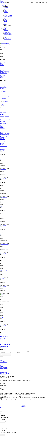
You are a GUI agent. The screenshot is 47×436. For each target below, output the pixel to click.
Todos (3, 105)
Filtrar (3, 93)
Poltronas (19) (2, 82)
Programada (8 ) (7, 119)
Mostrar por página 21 (5, 96)
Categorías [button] (2, 114)
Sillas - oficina (2, 59)
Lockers (5, 14)
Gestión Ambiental (3, 374)
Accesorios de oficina (3, 85)
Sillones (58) (2, 143)
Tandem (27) (2, 66)
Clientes (5, 37)
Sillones (5, 23)
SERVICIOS (2, 370)
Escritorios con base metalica (8, 15)
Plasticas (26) (2, 65)
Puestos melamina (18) (3, 73)
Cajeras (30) (2, 64)
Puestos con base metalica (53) (4, 72)
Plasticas (5, 11)
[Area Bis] (2, 0)
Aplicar (2, 422)
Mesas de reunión (6, 18)
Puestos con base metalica (8, 16)
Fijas (4, 9)
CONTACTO (4, 40)
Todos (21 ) (9, 112)
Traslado (8, 421)
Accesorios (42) (2, 86)
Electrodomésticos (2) (3, 87)
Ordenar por (4, 91)
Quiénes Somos (2, 365)
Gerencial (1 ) (2, 116)
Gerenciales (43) (2, 62)
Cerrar (4, 422)
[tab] (23, 110)
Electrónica (5, 27)
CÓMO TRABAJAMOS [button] (6, 32)
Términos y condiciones (7, 39)
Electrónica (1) (2, 88)
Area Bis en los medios (7, 38)
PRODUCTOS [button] (4, 5)
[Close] (1, 411)
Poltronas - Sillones (3, 80)
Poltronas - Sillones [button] (3, 141)
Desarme (4, 417)
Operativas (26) (2, 124)
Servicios (5, 29)
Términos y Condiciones (3, 368)
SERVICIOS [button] (4, 28)
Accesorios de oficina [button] (3, 146)
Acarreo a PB (9, 417)
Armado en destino (14, 421)
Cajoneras (5, 19)
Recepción (5, 21)
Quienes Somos (6, 36)
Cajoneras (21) (2, 75)
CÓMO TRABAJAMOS (3, 358)
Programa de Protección (7, 33)
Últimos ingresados (5, 101)
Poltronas (5, 24)
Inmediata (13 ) (2, 119)
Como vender (6, 30)
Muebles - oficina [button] (3, 130)
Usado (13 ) (5, 112)
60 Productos (4, 104)
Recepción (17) (2, 77)
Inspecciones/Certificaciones (8, 34)
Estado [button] (1, 110)
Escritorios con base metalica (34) (5, 71)
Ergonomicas (6, 7)
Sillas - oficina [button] (2, 121)
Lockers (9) (2, 70)
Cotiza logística (4, 41)
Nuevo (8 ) (2, 112)
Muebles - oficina (3, 69)
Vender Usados (2, 361)
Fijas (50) (1, 63)
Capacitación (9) (2, 128)
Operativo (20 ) (7, 116)
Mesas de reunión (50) (3, 74)
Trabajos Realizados (7, 31)
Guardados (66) (2, 76)
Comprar (1, 360)
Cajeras (5, 10)
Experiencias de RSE (3, 362)
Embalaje (4, 421)
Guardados (5, 20)
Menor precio (4, 98)
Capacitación (6, 12)
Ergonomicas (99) (3, 123)
